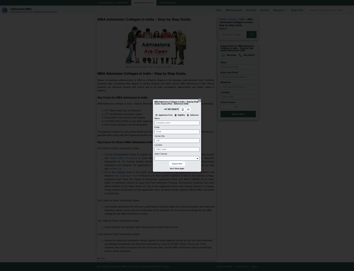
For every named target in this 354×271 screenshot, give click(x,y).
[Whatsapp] (188, 109)
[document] (177, 135)
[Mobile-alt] (182, 109)
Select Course (160, 154)
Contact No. (159, 136)
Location (158, 145)
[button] (199, 100)
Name (157, 118)
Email (156, 127)
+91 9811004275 (171, 109)
